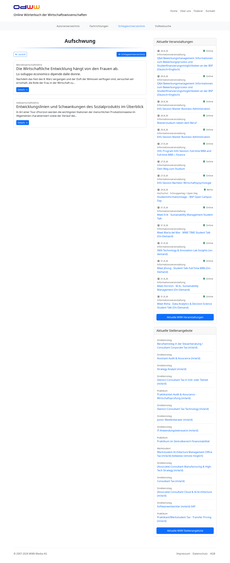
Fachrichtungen (99, 26)
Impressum (183, 553)
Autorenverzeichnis (68, 26)
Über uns (185, 11)
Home (173, 11)
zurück (22, 54)
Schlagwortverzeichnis (131, 26)
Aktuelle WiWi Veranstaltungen (185, 317)
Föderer (198, 11)
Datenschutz (200, 553)
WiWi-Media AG (38, 553)
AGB (212, 553)
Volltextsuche (163, 26)
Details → (23, 89)
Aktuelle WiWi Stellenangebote (185, 530)
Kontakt (210, 11)
